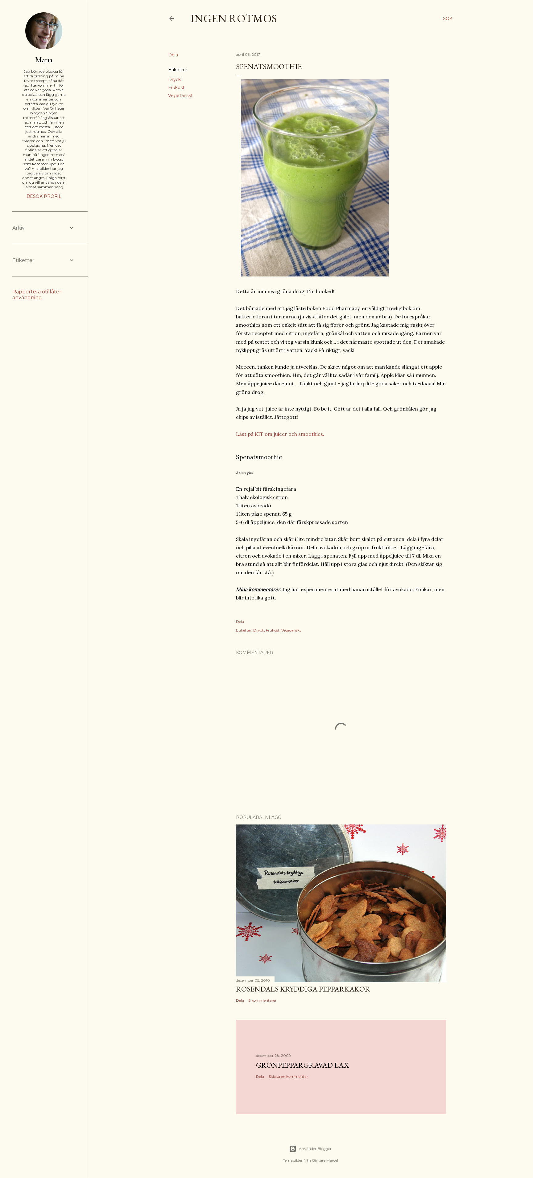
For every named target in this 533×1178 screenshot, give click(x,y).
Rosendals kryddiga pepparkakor (303, 989)
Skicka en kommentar (288, 1076)
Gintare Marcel (325, 1160)
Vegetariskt (180, 95)
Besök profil (44, 196)
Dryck (174, 79)
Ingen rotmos (233, 18)
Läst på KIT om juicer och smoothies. (280, 434)
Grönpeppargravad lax (302, 1065)
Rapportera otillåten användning (37, 295)
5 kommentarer (263, 1000)
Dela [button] (173, 55)
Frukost (176, 87)
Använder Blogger (315, 1148)
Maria (43, 59)
